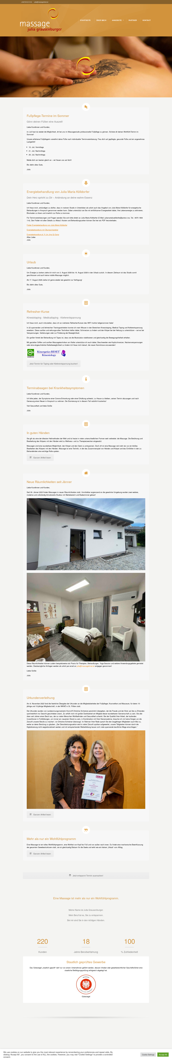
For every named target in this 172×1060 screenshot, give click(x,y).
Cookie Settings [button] (148, 1054)
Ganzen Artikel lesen (42, 457)
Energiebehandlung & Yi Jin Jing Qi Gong (43, 234)
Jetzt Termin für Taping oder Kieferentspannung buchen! (54, 363)
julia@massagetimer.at (85, 666)
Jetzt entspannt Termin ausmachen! (87, 875)
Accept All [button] (163, 1054)
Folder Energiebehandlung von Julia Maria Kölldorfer (47, 225)
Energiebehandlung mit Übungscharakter (42, 230)
